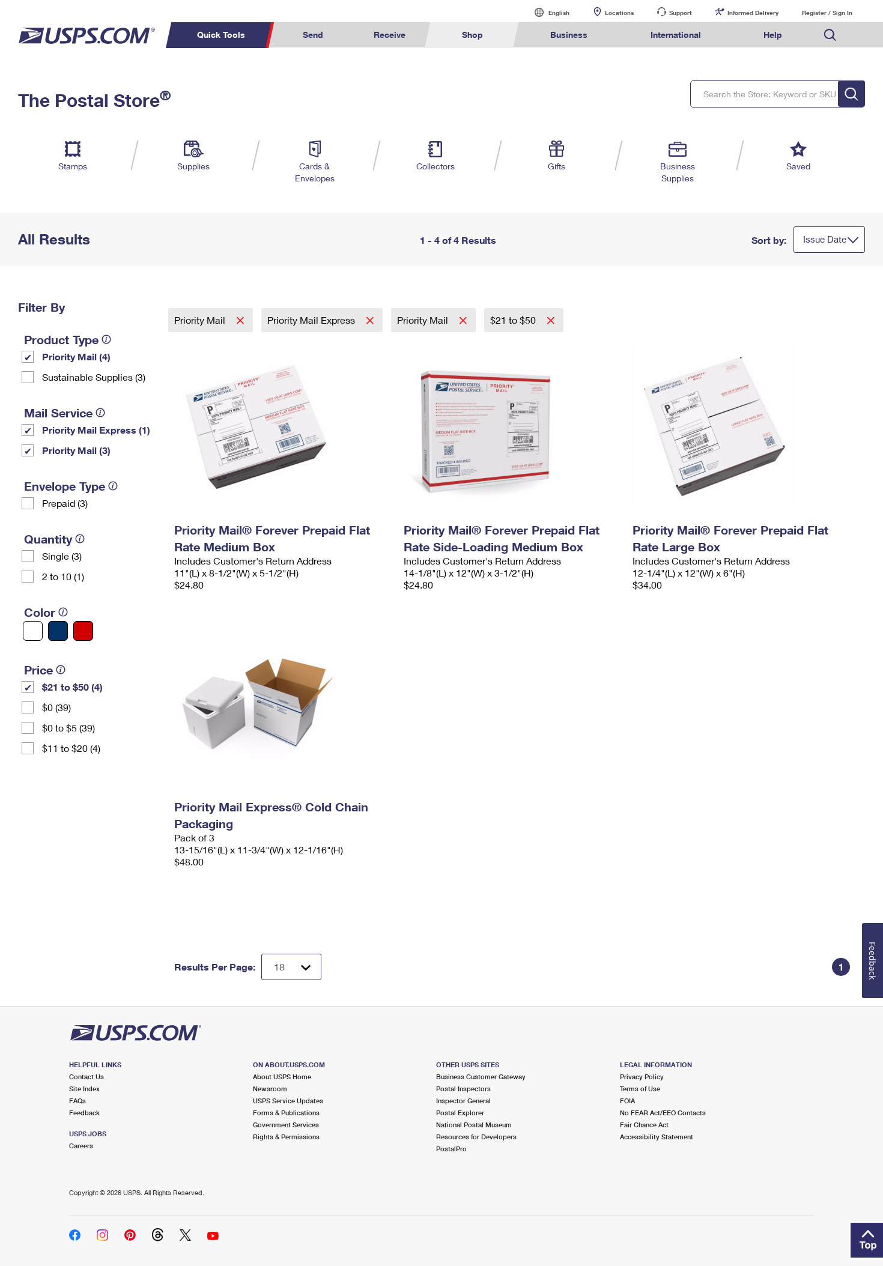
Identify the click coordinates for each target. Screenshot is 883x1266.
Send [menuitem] (313, 34)
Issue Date (824, 239)
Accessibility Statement (656, 1136)
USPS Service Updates (288, 1100)
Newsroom (270, 1088)
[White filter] (33, 631)
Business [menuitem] (568, 34)
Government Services (286, 1124)
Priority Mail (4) (76, 356)
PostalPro (451, 1148)
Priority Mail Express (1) (96, 429)
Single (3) (62, 556)
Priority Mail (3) (76, 450)
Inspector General (463, 1100)
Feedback (84, 1112)
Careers (81, 1145)
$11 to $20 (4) (71, 748)
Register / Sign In (827, 12)
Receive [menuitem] (389, 34)
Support (680, 12)
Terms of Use (640, 1088)
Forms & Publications (286, 1112)
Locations (619, 12)
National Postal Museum (474, 1124)
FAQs (77, 1100)
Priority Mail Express (312, 320)
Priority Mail (201, 320)
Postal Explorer (460, 1112)
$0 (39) (56, 707)
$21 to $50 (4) (72, 686)
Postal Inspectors (463, 1088)
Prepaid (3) (65, 503)
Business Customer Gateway (481, 1076)
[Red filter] (83, 631)
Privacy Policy (642, 1076)
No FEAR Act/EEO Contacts (663, 1112)
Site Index (84, 1088)
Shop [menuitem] (472, 34)
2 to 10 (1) (63, 576)
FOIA (627, 1100)
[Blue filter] (58, 631)
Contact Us (86, 1076)
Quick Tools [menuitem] (221, 34)
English (546, 12)
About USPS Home (282, 1076)
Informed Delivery (752, 12)
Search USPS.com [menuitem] (830, 35)
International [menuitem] (676, 34)
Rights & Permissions (286, 1136)
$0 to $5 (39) (68, 727)
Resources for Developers (476, 1136)
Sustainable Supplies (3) (93, 377)
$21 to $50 (514, 320)
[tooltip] (106, 339)
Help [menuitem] (772, 34)
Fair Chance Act (644, 1124)
